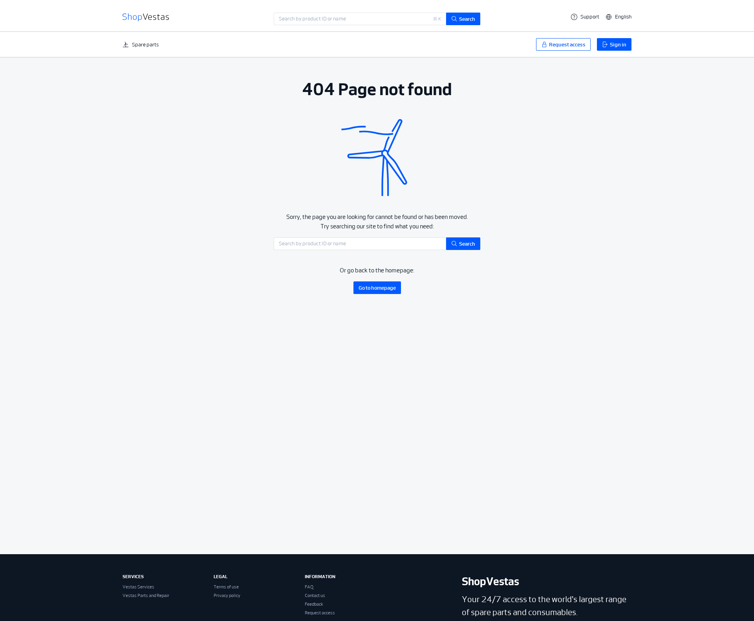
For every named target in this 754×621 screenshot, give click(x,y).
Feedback (314, 604)
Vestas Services (138, 586)
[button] (618, 17)
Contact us (315, 595)
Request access (320, 612)
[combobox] (360, 19)
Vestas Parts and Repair (146, 595)
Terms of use (226, 586)
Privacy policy (227, 595)
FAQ (309, 586)
